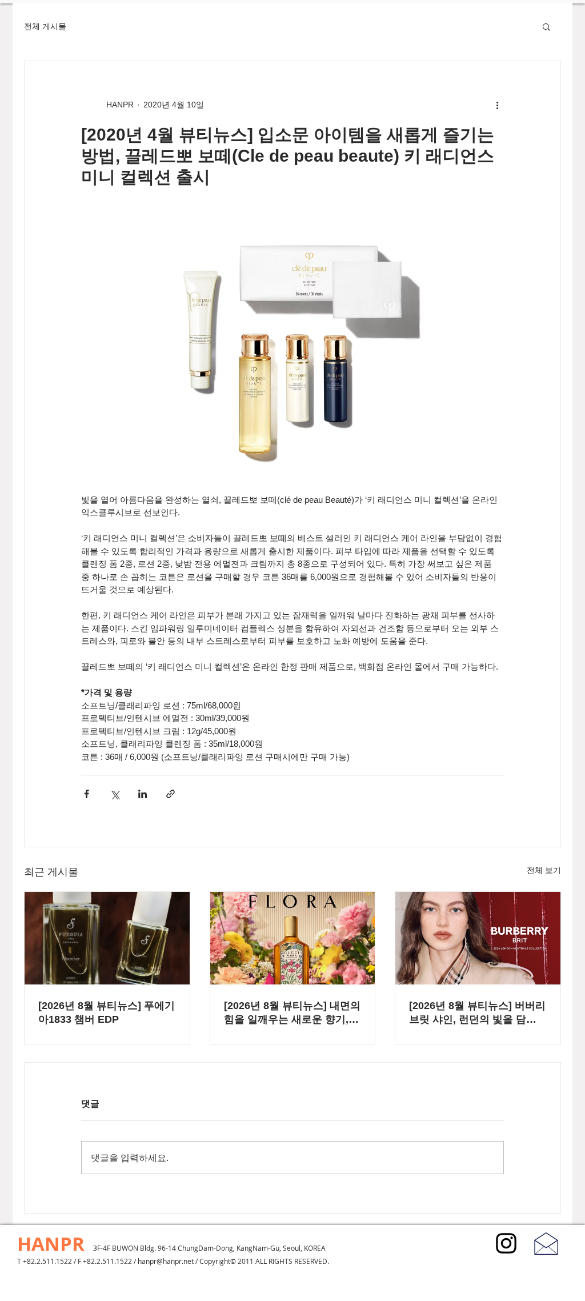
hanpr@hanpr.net (166, 1261)
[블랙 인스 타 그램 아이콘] (506, 1243)
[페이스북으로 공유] (86, 793)
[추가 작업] (497, 104)
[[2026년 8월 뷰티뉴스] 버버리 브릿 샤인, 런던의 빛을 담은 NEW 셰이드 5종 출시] (477, 938)
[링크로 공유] (170, 793)
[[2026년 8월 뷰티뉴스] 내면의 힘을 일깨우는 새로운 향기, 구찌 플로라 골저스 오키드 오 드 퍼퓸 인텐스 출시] (292, 938)
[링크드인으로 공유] (142, 793)
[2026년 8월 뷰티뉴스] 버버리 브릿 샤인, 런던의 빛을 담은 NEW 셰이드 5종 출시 (477, 1013)
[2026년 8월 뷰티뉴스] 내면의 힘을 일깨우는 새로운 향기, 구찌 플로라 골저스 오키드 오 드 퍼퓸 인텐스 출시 (292, 1013)
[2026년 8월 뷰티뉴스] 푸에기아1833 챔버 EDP (106, 1012)
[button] (546, 26)
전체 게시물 (45, 26)
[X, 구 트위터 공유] (114, 793)
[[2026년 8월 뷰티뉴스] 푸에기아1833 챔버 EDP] (107, 938)
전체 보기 (544, 870)
